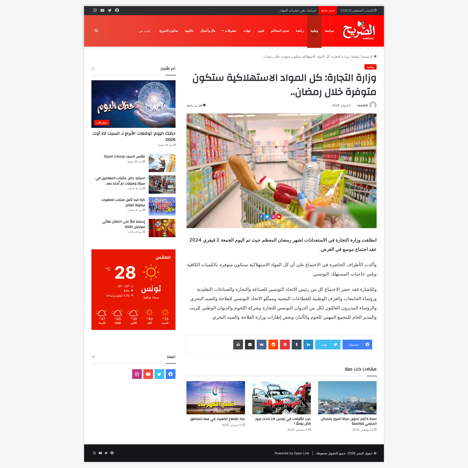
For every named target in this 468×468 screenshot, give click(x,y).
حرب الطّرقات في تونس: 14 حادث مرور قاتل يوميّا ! (283, 421)
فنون (261, 30)
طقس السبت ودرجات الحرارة (124, 156)
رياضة (300, 30)
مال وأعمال (207, 30)
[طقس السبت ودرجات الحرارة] (162, 163)
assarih (362, 105)
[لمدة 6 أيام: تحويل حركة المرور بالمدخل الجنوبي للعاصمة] (347, 397)
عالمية (189, 30)
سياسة (329, 30)
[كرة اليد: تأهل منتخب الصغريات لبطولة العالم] (162, 206)
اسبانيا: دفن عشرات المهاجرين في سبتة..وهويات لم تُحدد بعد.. (274, 10)
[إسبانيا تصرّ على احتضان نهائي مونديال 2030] (162, 228)
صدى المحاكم (280, 30)
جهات (247, 30)
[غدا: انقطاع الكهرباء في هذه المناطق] (215, 397)
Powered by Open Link (292, 453)
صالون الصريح (168, 30)
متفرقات (230, 30)
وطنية (314, 30)
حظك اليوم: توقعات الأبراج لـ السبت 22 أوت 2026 (134, 136)
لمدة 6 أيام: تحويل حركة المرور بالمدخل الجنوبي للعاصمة (349, 421)
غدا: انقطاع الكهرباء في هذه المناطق (217, 419)
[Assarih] (360, 31)
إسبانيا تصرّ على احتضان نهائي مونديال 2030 (123, 224)
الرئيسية (367, 56)
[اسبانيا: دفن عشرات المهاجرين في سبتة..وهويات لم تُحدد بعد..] (162, 184)
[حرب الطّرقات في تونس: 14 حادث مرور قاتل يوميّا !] (281, 397)
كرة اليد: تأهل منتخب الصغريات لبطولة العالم (123, 202)
